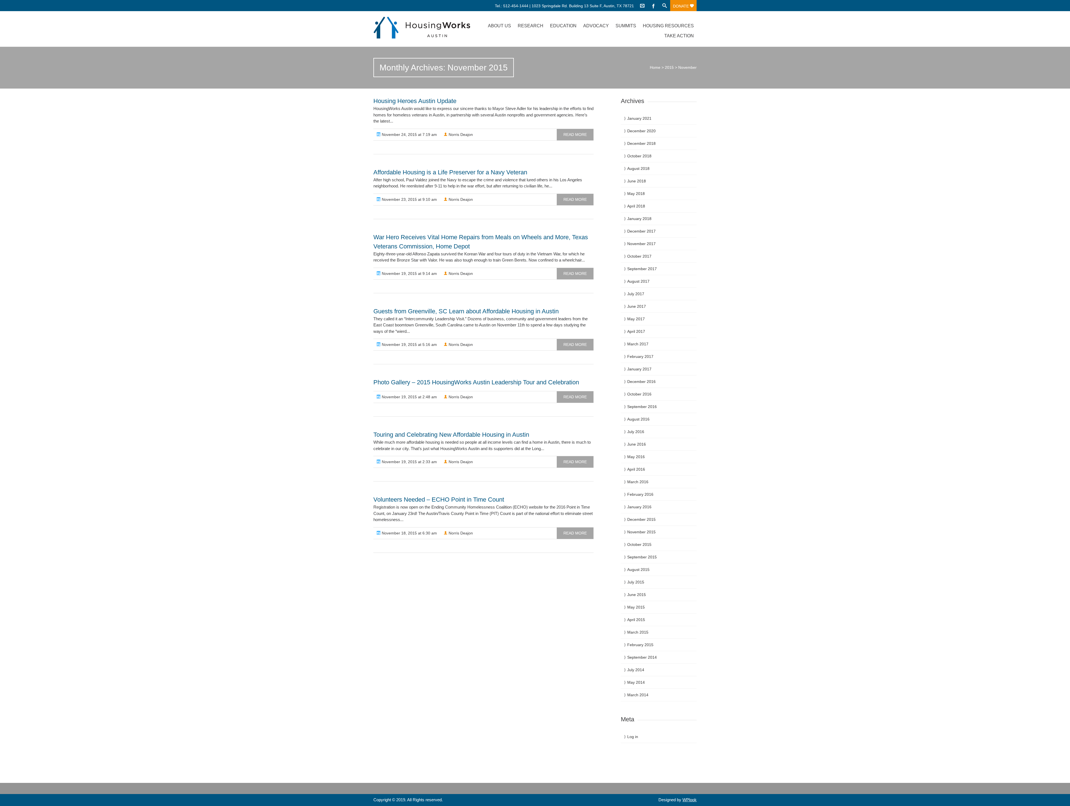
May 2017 (636, 319)
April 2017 (636, 331)
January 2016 (639, 507)
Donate (681, 6)
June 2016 (636, 444)
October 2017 (639, 256)
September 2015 (642, 557)
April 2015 (636, 619)
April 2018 (636, 206)
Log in (632, 736)
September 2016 (642, 406)
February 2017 (640, 356)
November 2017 (641, 243)
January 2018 (639, 218)
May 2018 (636, 193)
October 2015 (639, 544)
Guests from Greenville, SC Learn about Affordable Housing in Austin (466, 311)
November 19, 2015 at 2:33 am (409, 462)
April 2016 (636, 469)
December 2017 (641, 231)
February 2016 (640, 494)
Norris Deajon (460, 134)
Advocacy (596, 25)
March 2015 (637, 632)
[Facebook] (653, 5)
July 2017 (635, 294)
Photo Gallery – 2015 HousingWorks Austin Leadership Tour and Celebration (476, 382)
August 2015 (638, 569)
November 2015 (641, 532)
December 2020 (641, 131)
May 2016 (636, 457)
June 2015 (636, 594)
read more (575, 134)
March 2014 (637, 695)
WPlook (689, 799)
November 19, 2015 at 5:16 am (409, 344)
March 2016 (637, 482)
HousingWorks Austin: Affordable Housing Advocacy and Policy (421, 28)
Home (655, 67)
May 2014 (636, 682)
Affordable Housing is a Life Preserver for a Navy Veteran (450, 172)
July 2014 (635, 670)
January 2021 (639, 118)
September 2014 (642, 657)
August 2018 (638, 168)
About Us (499, 25)
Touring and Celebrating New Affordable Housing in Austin (451, 434)
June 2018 (636, 181)
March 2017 (637, 344)
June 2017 (636, 306)
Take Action (679, 35)
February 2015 (640, 645)
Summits (626, 25)
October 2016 (639, 394)
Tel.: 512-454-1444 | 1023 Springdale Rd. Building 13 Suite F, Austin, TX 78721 (564, 6)
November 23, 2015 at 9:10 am (409, 199)
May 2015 (636, 607)
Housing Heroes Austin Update (414, 100)
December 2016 (641, 381)
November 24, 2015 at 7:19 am (409, 134)
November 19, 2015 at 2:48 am (409, 397)
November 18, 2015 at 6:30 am (409, 533)
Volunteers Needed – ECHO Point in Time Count (438, 499)
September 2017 (642, 269)
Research (530, 25)
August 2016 (638, 419)
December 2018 (641, 143)
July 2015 (635, 582)
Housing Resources (668, 25)
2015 (669, 67)
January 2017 (639, 369)
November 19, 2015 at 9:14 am (409, 273)
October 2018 (639, 156)
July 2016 (635, 431)
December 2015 (641, 519)
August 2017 (638, 281)
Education (563, 25)
